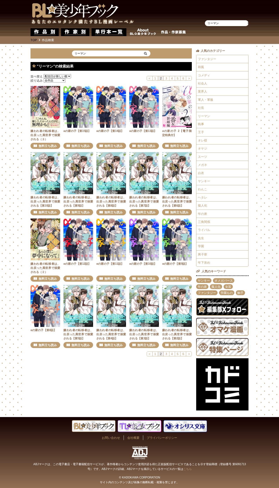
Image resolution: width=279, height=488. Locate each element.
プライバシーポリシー (162, 437)
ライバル (204, 230)
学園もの (227, 292)
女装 (228, 286)
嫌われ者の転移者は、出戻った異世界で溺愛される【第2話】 (177, 334)
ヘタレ (202, 197)
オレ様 (202, 140)
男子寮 (202, 254)
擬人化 (202, 205)
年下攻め (204, 262)
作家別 (75, 32)
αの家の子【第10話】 (143, 263)
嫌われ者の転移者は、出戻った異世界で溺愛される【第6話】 (177, 201)
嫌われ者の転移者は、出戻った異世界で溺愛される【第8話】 (111, 201)
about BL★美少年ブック (143, 32)
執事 (201, 124)
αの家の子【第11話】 (110, 263)
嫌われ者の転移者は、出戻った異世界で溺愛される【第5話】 (78, 334)
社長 (201, 107)
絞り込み (37, 80)
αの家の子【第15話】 (77, 131)
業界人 (202, 91)
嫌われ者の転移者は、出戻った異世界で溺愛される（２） (45, 268)
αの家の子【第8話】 (43, 330)
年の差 (202, 213)
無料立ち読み (48, 146)
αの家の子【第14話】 (110, 131)
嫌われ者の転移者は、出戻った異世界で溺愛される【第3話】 (144, 334)
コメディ (204, 75)
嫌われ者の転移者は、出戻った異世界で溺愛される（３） (45, 135)
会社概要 (133, 437)
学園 (201, 246)
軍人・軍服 (205, 99)
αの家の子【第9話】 (175, 263)
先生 (201, 238)
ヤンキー (204, 181)
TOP (34, 40)
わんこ (202, 189)
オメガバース (223, 280)
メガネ (202, 165)
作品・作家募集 (173, 32)
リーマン (204, 116)
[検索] (145, 53)
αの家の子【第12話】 (77, 263)
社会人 (202, 83)
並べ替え (37, 76)
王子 (201, 132)
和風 (201, 67)
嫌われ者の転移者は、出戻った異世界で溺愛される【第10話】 (45, 201)
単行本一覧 (109, 32)
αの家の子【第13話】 (143, 131)
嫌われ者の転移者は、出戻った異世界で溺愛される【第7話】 (144, 201)
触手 (240, 292)
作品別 (45, 32)
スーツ (202, 156)
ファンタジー (207, 59)
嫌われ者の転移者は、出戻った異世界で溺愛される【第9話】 (78, 201)
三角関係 (204, 222)
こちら (187, 469)
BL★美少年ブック (83, 14)
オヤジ (202, 148)
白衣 (201, 173)
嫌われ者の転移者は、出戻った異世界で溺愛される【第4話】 (111, 334)
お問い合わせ (111, 437)
